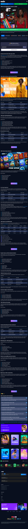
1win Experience (24, 422)
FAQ (3, 423)
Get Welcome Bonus (14, 49)
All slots (22, 433)
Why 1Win (2, 423)
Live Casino (22, 421)
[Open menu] (26, 1)
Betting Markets (15, 421)
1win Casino (2, 421)
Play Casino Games (14, 183)
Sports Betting (11, 421)
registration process (4, 55)
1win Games (19, 421)
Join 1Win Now (14, 391)
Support (14, 422)
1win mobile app (25, 206)
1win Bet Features (11, 422)
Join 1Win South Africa (14, 72)
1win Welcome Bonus (6, 421)
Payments (3, 422)
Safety (16, 422)
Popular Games (6, 422)
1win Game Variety (20, 422)
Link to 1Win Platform (13, 29)
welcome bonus (12, 98)
